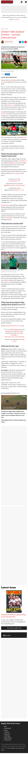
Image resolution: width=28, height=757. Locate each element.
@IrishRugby (15, 329)
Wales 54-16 (11, 105)
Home (2, 28)
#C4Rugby (20, 333)
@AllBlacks (6, 185)
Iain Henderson (23, 161)
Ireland (3, 82)
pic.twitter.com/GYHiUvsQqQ (16, 337)
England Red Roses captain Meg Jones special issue (13, 616)
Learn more (16, 19)
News (7, 28)
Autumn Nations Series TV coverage (15, 326)
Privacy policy (18, 748)
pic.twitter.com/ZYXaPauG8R (17, 185)
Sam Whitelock (9, 217)
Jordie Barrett (4, 205)
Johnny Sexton (5, 114)
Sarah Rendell (9, 41)
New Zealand (11, 80)
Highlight (7, 74)
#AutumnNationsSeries (14, 181)
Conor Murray (16, 173)
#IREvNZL (6, 337)
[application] (14, 402)
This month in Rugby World (14, 628)
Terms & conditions (11, 748)
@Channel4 (18, 331)
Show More (8, 635)
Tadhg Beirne (12, 163)
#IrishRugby (13, 335)
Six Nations (6, 280)
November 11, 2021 (19, 190)
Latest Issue (8, 587)
